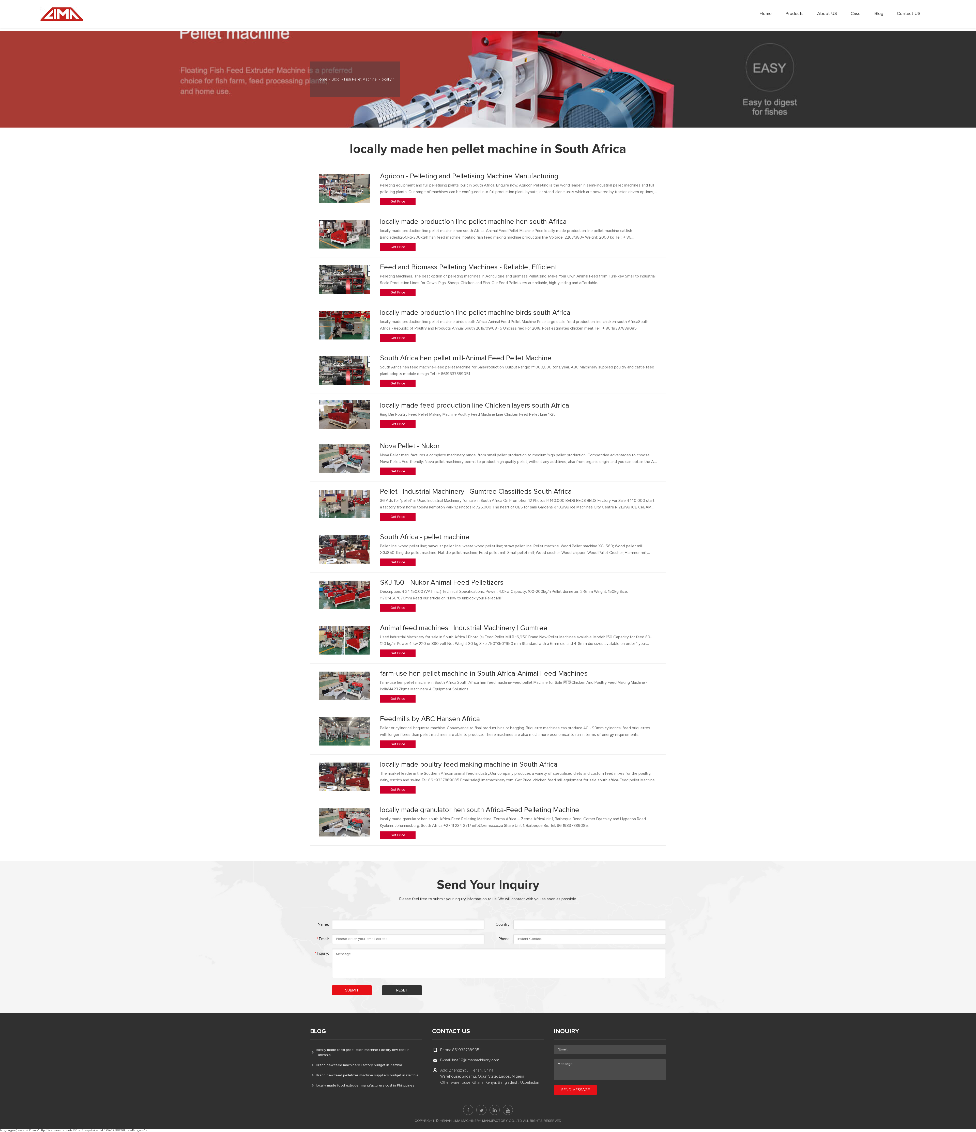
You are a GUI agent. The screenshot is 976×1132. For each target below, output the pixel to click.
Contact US (908, 13)
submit (352, 990)
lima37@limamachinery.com (475, 1060)
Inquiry (566, 1031)
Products (794, 13)
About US (827, 13)
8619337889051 (466, 1050)
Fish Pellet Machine (360, 79)
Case (856, 13)
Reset (402, 990)
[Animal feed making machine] (61, 14)
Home (765, 13)
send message (575, 1090)
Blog (878, 13)
